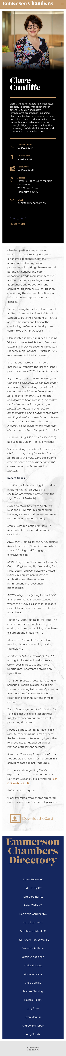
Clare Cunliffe (33, 983)
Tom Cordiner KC (33, 897)
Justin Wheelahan (33, 957)
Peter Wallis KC (33, 905)
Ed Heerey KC (33, 888)
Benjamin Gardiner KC (33, 914)
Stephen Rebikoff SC (33, 931)
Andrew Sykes (33, 974)
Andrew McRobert (33, 1026)
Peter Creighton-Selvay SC (33, 940)
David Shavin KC (33, 880)
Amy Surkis (33, 1034)
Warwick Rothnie (33, 948)
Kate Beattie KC (33, 923)
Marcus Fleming (33, 991)
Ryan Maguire (33, 1017)
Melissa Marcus (33, 966)
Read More (17, 224)
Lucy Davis (33, 1008)
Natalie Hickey (33, 1000)
